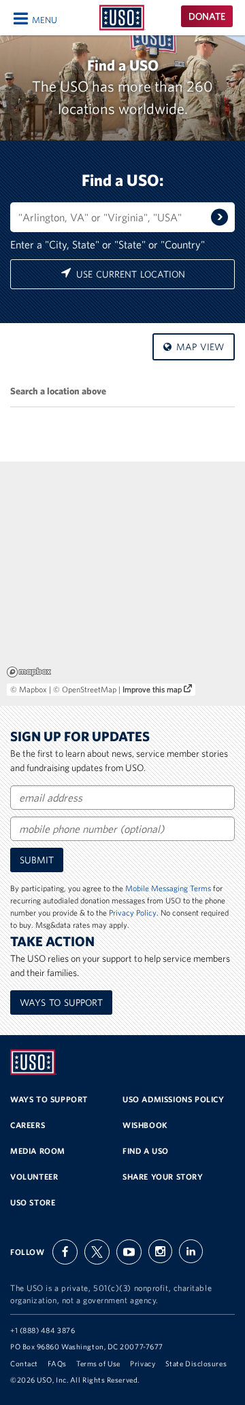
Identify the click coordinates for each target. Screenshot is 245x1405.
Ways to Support (61, 1002)
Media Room (37, 1151)
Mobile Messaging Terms (168, 888)
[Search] (219, 216)
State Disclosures (196, 1363)
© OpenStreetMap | (87, 689)
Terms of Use (98, 1363)
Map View (198, 347)
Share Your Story (162, 1177)
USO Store (32, 1202)
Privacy (142, 1363)
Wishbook (145, 1125)
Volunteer (34, 1177)
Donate (207, 16)
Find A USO (145, 1151)
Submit (37, 860)
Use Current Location (129, 274)
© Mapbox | (31, 689)
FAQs (57, 1363)
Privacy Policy (133, 912)
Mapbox (29, 672)
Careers (27, 1125)
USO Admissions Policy (173, 1099)
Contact (24, 1363)
